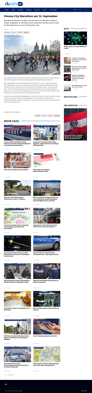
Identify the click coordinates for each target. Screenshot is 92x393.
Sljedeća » (12, 374)
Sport (45, 10)
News (13, 10)
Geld (41, 181)
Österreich (48, 126)
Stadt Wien (53, 10)
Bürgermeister (38, 126)
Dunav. (20, 390)
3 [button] (85, 139)
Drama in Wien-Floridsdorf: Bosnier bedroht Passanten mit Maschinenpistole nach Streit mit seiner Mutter (17, 143)
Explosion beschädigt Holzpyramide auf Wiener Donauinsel (46, 281)
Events (6, 29)
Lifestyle (37, 10)
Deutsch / (80, 9)
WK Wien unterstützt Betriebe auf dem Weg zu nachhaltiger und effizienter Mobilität (16, 337)
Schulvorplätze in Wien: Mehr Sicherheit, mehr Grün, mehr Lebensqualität (46, 364)
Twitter (13, 32)
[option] (75, 124)
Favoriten (42, 237)
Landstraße (7, 347)
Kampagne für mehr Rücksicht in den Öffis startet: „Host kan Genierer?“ (45, 226)
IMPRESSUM (84, 390)
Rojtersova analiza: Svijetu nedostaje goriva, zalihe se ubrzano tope (79, 68)
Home (6, 10)
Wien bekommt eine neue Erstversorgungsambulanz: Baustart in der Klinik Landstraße (16, 365)
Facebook (7, 32)
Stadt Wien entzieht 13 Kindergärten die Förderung (17, 309)
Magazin (28, 10)
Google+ (20, 32)
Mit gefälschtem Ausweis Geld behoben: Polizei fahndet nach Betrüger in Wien (17, 281)
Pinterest (27, 32)
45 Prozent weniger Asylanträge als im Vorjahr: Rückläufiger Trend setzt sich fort (74, 136)
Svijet (71, 33)
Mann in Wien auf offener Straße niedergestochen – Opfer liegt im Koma (45, 253)
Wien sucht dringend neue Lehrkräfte (16, 170)
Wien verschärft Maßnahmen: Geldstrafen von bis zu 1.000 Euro (14, 198)
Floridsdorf (13, 126)
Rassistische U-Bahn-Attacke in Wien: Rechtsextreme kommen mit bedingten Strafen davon (16, 254)
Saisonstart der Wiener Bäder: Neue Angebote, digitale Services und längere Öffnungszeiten (46, 143)
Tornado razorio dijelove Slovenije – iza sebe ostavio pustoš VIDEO (79, 59)
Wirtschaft (58, 181)
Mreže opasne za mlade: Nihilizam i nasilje (75, 47)
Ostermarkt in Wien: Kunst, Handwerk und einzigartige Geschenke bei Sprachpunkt (16, 226)
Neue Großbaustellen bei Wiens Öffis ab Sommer (46, 309)
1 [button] (82, 139)
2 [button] (83, 139)
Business (20, 10)
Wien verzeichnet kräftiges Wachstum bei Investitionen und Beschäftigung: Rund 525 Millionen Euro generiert (45, 199)
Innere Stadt (7, 237)
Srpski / (75, 9)
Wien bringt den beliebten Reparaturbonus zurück (41, 170)
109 (8, 374)
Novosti (67, 33)
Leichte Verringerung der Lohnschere (45, 336)
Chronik (7, 126)
